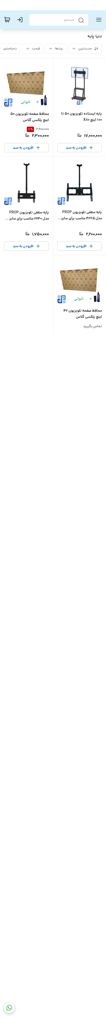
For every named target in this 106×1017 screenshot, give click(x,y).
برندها (59, 48)
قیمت (36, 48)
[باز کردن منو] (98, 20)
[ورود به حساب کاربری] (21, 19)
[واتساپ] (9, 1008)
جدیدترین (85, 48)
